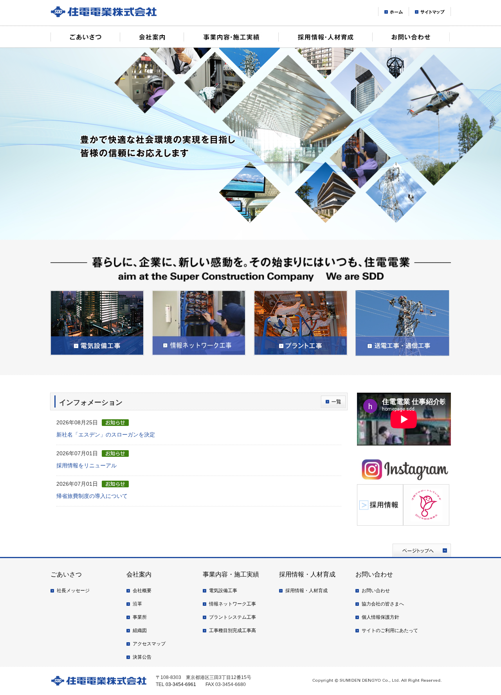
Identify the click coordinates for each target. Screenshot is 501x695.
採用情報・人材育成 (325, 36)
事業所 (140, 617)
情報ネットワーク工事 (232, 604)
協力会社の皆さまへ (383, 604)
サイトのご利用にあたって (390, 630)
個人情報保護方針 (380, 617)
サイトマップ (430, 11)
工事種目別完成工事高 (232, 630)
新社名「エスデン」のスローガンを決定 (105, 434)
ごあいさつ (85, 36)
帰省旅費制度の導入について (92, 496)
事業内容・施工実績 (231, 36)
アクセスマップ (149, 644)
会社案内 (152, 36)
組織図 (140, 630)
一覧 (333, 401)
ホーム (393, 11)
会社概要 (142, 590)
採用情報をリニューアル (86, 465)
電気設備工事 (223, 590)
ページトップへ (422, 550)
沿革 (137, 604)
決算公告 (142, 657)
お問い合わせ (411, 36)
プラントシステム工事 (232, 617)
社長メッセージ (73, 590)
